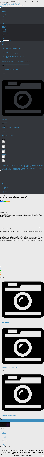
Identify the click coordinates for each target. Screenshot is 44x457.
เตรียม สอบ (14, 169)
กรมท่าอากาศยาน (26, 165)
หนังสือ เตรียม (4, 169)
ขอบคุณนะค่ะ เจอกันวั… (4, 154)
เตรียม (11, 169)
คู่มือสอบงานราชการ (4, 11)
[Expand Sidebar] (0, 418)
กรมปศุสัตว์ (35, 165)
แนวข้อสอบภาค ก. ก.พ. (4, 122)
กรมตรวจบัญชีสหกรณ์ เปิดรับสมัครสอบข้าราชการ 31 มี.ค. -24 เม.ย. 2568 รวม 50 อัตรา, (11, 3)
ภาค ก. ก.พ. (4, 19)
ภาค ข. (8, 168)
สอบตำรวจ (4, 20)
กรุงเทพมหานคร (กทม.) (5, 187)
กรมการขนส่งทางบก (13, 165)
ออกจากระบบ (3, 23)
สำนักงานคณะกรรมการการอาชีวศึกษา (35, 168)
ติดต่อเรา (3, 22)
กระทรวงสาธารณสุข (28, 166)
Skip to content (2, 6)
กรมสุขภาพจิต (14, 166)
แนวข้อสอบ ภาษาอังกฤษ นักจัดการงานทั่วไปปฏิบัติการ (22, 169)
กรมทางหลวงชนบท (23, 165)
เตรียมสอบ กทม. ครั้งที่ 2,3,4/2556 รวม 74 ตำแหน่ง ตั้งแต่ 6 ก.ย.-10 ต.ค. (10, 415)
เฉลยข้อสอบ (9, 169)
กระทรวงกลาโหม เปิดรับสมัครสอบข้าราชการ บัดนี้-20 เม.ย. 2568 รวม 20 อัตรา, (10, 4)
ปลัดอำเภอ (4, 188)
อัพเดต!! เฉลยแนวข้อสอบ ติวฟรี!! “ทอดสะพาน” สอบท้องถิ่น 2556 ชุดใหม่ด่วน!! (10, 127)
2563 (3, 165)
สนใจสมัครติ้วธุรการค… (4, 144)
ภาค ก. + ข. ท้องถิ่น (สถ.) (5, 18)
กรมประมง (32, 165)
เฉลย (7, 169)
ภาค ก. (3, 168)
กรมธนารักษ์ (29, 165)
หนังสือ (2, 169)
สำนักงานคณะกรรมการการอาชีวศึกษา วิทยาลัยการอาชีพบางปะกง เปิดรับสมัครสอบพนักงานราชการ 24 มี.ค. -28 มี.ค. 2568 (15, 64)
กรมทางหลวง (19, 165)
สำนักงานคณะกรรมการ (24, 168)
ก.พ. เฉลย (9, 165)
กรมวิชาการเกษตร (39, 165)
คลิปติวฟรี (3, 183)
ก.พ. (5, 165)
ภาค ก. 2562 (6, 168)
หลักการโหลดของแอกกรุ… (5, 149)
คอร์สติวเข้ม (3, 10)
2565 (4, 165)
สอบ (17, 168)
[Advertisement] (22, 206)
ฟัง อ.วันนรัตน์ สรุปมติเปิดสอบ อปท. (5, 322)
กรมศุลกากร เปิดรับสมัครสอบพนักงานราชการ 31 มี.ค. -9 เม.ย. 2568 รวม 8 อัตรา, (11, 69)
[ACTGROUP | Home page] (2, 7)
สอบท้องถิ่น (20, 168)
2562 (2, 165)
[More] (9, 201)
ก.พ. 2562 (7, 165)
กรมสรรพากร (4, 16)
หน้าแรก (2, 180)
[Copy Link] (7, 201)
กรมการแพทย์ (16, 165)
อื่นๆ (6, 169)
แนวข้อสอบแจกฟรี (4, 14)
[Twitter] (3, 201)
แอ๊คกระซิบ (3, 184)
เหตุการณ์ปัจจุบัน (5, 191)
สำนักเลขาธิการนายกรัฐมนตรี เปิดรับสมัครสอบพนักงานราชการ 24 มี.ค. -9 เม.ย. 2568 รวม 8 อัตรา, (13, 5)
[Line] (5, 201)
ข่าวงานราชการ (3, 12)
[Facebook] (1, 201)
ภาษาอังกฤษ (10, 168)
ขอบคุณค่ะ (3, 163)
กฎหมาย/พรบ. (4, 15)
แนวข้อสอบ (16, 169)
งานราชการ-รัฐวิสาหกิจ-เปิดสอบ (5, 52)
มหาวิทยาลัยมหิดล (14, 168)
